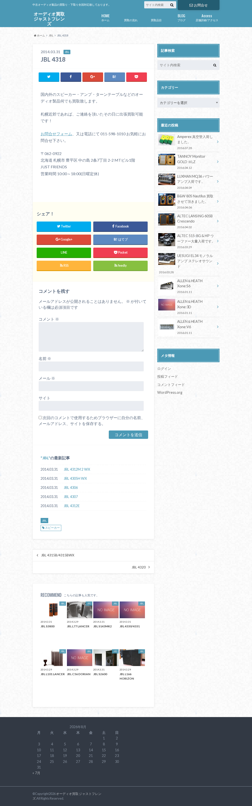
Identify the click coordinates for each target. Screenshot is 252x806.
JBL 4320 (139, 567)
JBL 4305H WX (75, 478)
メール (47, 378)
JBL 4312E (72, 506)
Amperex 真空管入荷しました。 (195, 142)
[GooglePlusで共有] (92, 76)
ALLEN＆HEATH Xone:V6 (190, 326)
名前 (45, 358)
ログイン (164, 368)
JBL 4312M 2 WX (77, 469)
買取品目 (156, 20)
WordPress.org (169, 392)
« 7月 (36, 773)
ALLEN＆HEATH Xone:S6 (190, 286)
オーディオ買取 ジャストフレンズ (49, 19)
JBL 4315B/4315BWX (57, 555)
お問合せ (201, 5)
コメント (49, 319)
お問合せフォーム (56, 133)
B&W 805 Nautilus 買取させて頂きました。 (195, 201)
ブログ (181, 17)
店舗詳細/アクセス (207, 17)
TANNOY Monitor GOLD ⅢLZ (191, 161)
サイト (44, 397)
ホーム (105, 17)
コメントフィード (171, 384)
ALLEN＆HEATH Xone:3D (190, 306)
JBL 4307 (71, 497)
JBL (45, 457)
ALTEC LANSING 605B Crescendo (195, 221)
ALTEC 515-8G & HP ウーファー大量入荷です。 (196, 241)
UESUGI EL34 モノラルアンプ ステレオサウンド (186, 264)
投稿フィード (167, 376)
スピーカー (52, 528)
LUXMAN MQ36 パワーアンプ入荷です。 (195, 181)
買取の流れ (131, 20)
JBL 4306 (71, 487)
